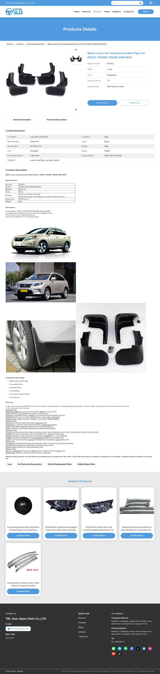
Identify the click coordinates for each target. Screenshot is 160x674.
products (98, 12)
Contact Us (83, 637)
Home (77, 12)
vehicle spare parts (86, 464)
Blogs (80, 627)
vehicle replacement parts (60, 464)
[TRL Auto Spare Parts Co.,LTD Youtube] (113, 653)
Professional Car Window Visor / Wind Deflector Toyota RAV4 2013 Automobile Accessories (23, 584)
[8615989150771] (113, 648)
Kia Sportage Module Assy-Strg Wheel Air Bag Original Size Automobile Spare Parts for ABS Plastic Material (23, 528)
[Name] (140, 3)
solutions (116, 12)
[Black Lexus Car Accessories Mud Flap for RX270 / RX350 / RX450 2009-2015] (37, 79)
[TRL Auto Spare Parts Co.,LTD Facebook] (132, 648)
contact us (129, 12)
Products (20, 44)
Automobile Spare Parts (35, 44)
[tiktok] (119, 653)
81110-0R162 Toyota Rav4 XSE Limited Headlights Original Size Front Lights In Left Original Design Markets (99, 528)
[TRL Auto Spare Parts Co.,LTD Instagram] (144, 648)
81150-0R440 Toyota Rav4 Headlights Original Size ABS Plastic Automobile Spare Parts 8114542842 (61, 528)
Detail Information (22, 120)
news (107, 12)
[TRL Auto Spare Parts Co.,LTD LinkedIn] (150, 648)
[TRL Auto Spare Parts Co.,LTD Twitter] (138, 648)
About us (82, 618)
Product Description (57, 120)
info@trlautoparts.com (20, 629)
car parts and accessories (30, 464)
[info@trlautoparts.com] (119, 648)
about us (86, 12)
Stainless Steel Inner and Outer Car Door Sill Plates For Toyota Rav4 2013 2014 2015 (137, 528)
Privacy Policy (11, 671)
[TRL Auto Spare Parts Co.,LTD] (18, 11)
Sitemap (20, 671)
